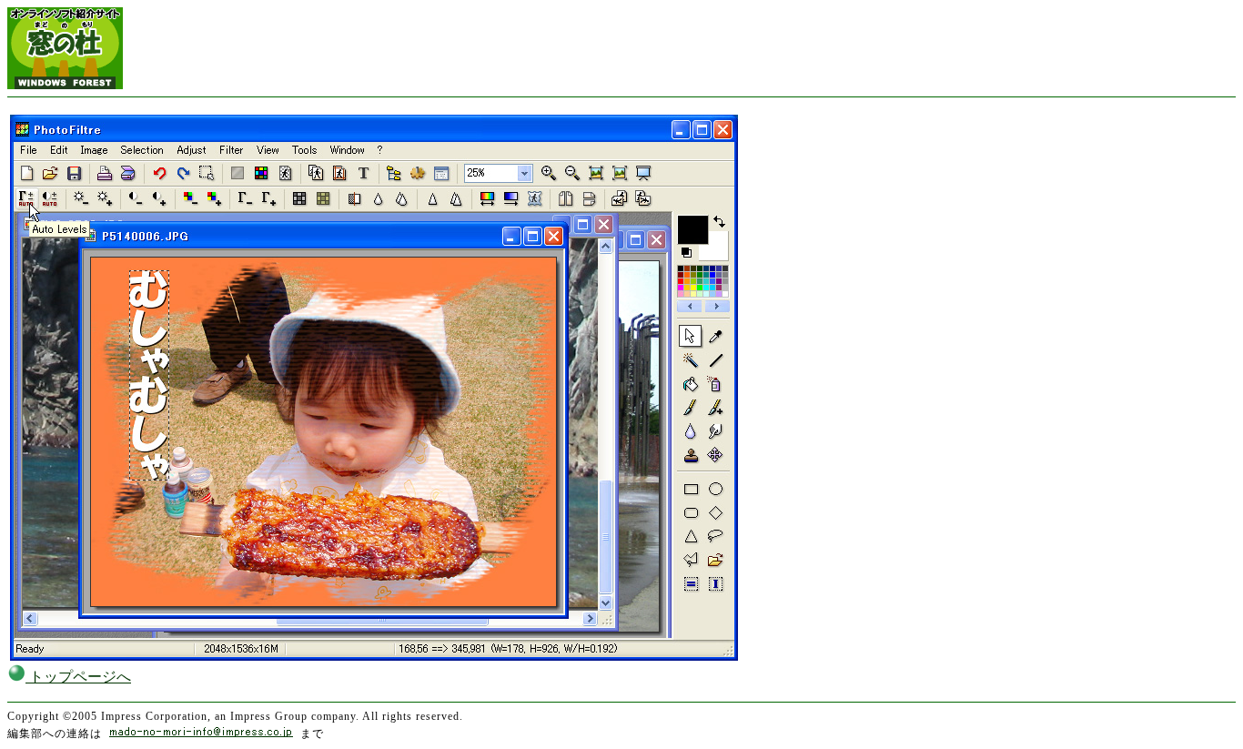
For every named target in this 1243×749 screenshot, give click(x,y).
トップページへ (78, 676)
